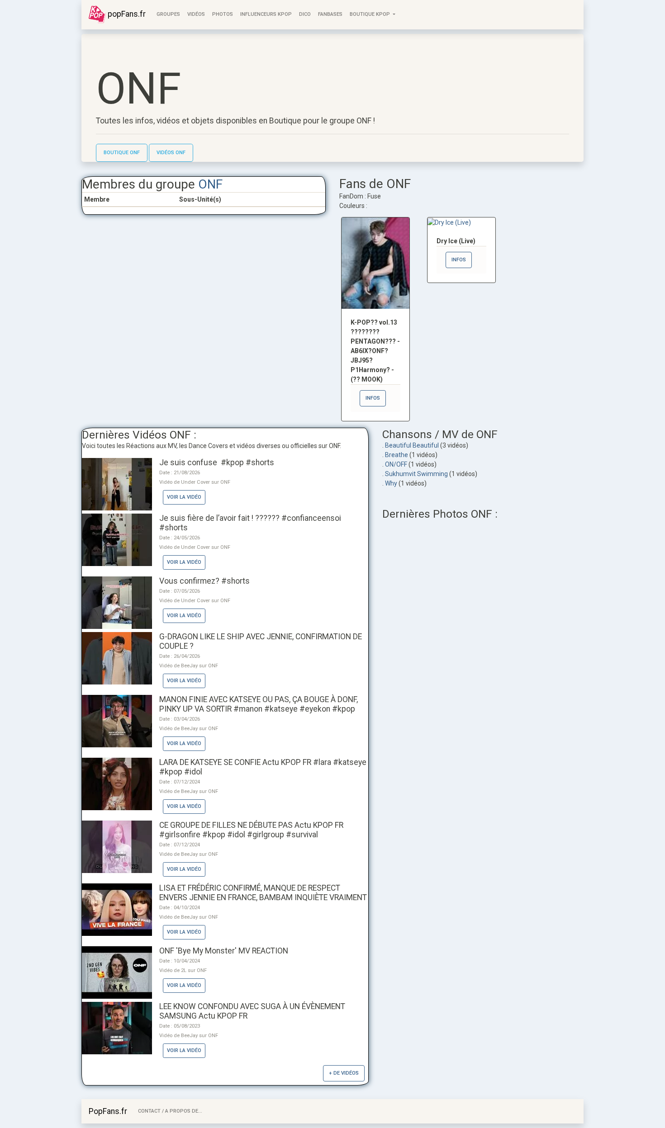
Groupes (168, 14)
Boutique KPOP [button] (370, 14)
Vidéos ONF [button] (171, 153)
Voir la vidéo (184, 497)
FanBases (330, 14)
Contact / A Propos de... (170, 1111)
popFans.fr (126, 14)
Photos (222, 14)
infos (373, 398)
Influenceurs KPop (266, 14)
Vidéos (196, 14)
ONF (210, 184)
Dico (305, 14)
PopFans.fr (108, 1111)
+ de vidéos (344, 1073)
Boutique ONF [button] (122, 153)
